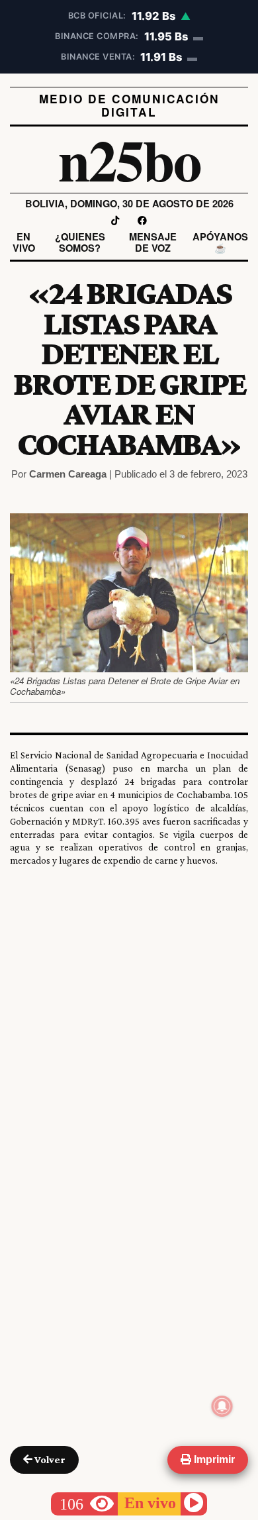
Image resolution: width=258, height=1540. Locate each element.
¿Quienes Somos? (80, 242)
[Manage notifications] (222, 1406)
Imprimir (213, 1459)
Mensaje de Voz (153, 242)
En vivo (24, 242)
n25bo (129, 159)
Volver (48, 1459)
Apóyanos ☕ (220, 242)
